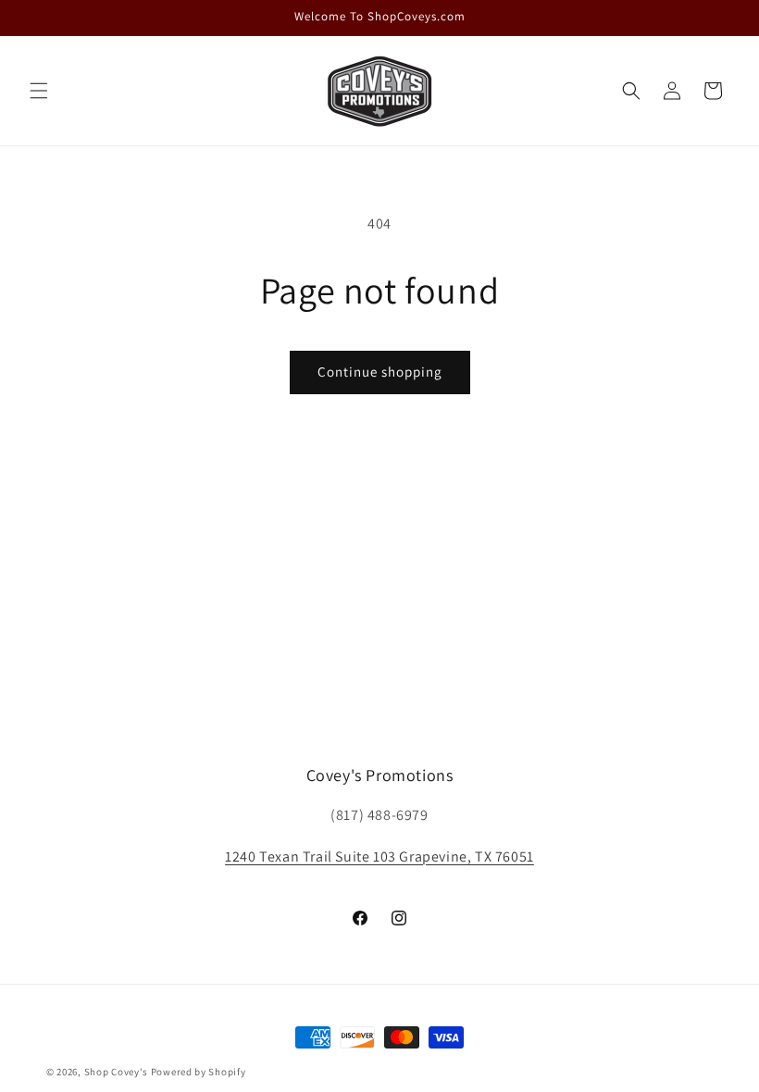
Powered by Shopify (198, 1071)
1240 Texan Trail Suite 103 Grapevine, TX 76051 (379, 856)
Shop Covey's (116, 1071)
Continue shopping (379, 371)
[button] (39, 90)
